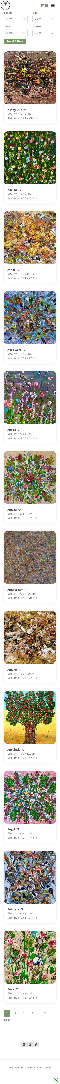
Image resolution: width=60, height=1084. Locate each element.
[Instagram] (30, 1044)
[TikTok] (36, 1044)
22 (44, 1013)
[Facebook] (24, 1044)
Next (7, 1019)
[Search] (52, 33)
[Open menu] (54, 5)
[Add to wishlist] (24, 110)
